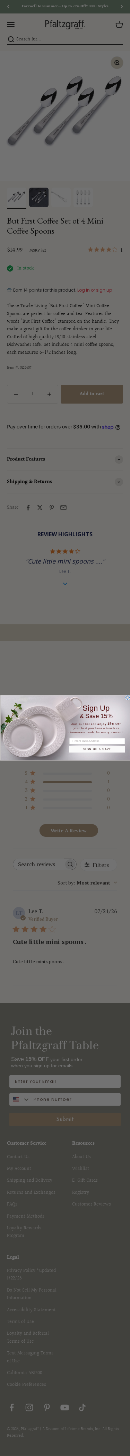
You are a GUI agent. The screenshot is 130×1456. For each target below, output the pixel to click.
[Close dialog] (127, 698)
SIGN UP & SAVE (97, 749)
